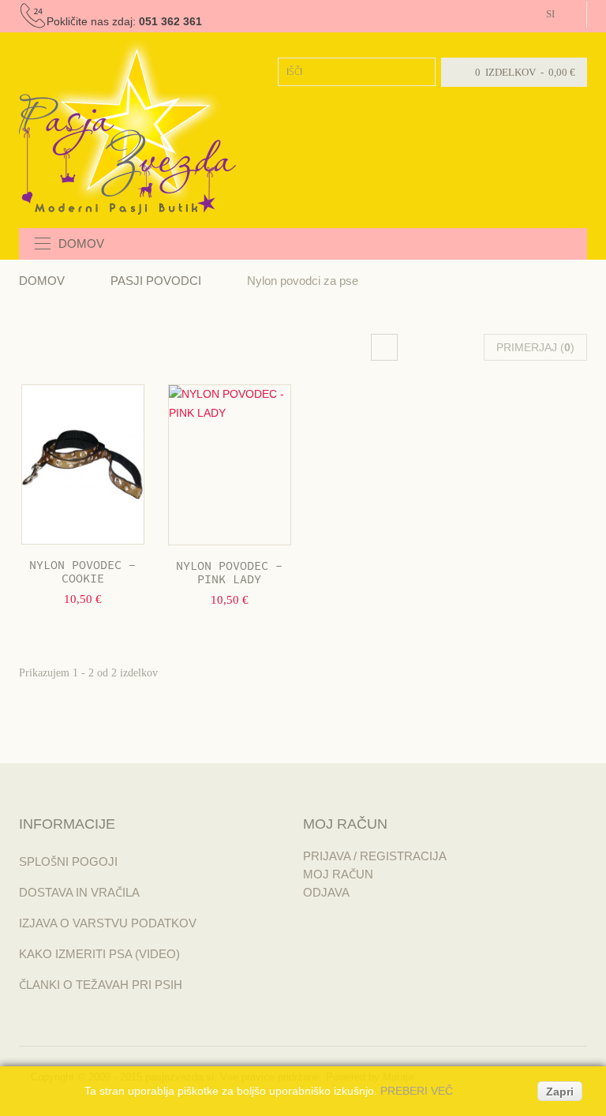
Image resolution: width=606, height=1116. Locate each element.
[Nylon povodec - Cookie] (83, 464)
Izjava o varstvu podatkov (107, 923)
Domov (42, 280)
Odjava (326, 892)
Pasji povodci (155, 280)
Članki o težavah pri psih (100, 984)
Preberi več (416, 1090)
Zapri (560, 1091)
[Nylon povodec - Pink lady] (229, 464)
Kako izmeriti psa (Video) (99, 954)
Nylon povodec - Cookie (82, 572)
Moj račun (338, 874)
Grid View (384, 347)
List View (430, 347)
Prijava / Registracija (375, 856)
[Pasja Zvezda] (127, 127)
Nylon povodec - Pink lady (229, 573)
